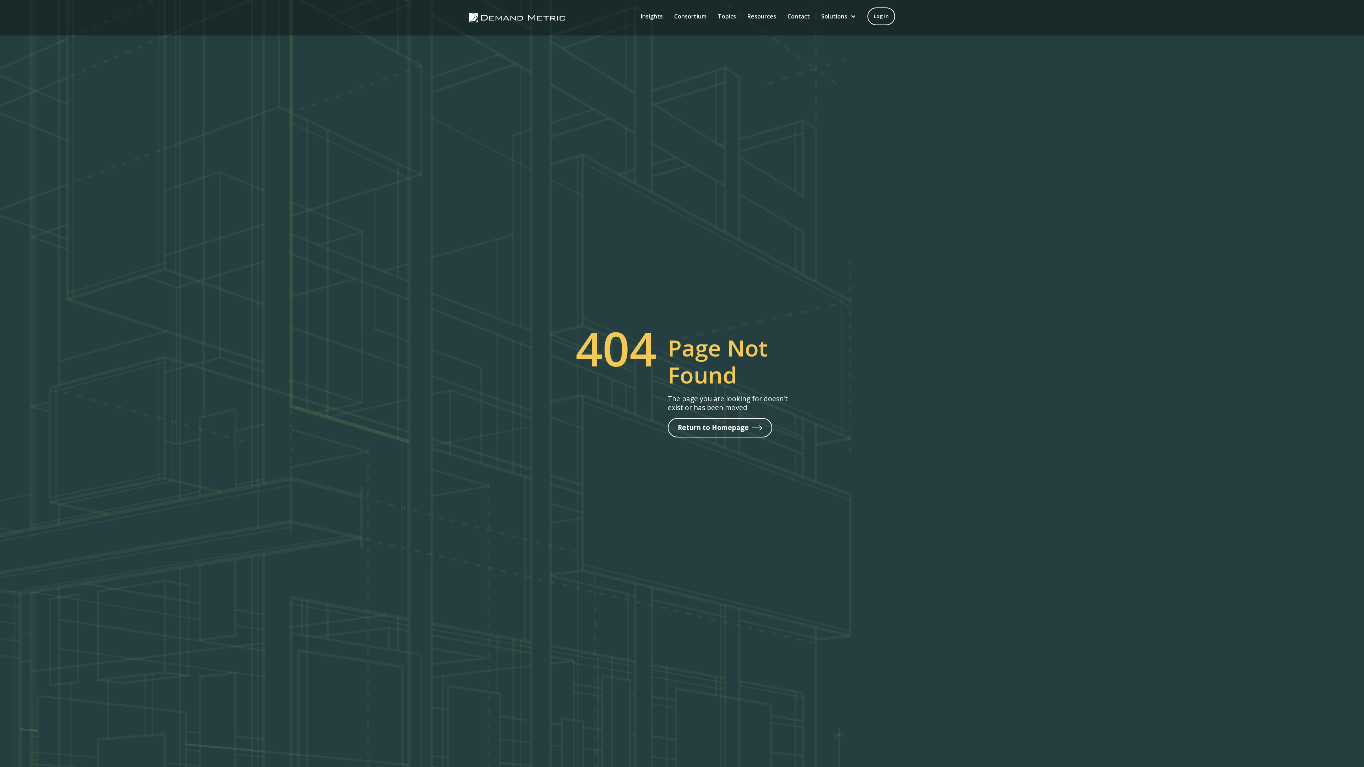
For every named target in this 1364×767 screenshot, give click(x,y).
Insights (652, 16)
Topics (727, 16)
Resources (761, 16)
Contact (798, 16)
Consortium (690, 16)
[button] (838, 16)
